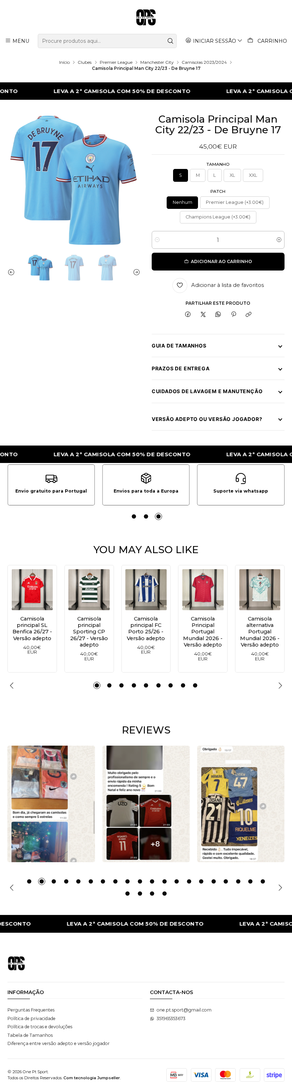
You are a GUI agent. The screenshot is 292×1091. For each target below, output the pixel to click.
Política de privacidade (31, 1018)
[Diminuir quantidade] (157, 239)
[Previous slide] (12, 271)
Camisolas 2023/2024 (204, 62)
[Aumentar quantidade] (279, 239)
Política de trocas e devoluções (39, 1026)
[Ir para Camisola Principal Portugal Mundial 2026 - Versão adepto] (203, 590)
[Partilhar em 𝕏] (203, 314)
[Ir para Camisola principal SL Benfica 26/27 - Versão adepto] (32, 590)
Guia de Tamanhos (179, 346)
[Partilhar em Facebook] (188, 314)
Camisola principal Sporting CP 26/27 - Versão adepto (89, 632)
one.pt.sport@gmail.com (184, 1010)
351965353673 (171, 1018)
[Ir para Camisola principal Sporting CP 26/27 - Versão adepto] (89, 590)
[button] (134, 516)
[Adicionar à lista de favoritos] (19, 588)
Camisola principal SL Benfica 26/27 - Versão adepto (32, 629)
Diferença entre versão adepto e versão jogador (58, 1043)
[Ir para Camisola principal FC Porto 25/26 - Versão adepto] (146, 590)
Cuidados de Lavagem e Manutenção (207, 391)
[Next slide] (135, 271)
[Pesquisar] (171, 41)
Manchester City (156, 62)
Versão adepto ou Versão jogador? (207, 419)
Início (64, 62)
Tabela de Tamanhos (30, 1035)
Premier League (116, 62)
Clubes (85, 62)
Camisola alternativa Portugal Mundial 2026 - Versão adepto (260, 632)
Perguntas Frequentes (30, 1010)
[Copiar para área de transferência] (248, 314)
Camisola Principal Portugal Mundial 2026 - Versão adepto (203, 632)
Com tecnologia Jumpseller (91, 1077)
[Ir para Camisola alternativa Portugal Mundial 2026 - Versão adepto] (260, 590)
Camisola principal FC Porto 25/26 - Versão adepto (146, 629)
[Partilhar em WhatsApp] (218, 314)
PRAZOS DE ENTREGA (181, 368)
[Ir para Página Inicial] (146, 17)
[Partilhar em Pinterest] (233, 314)
